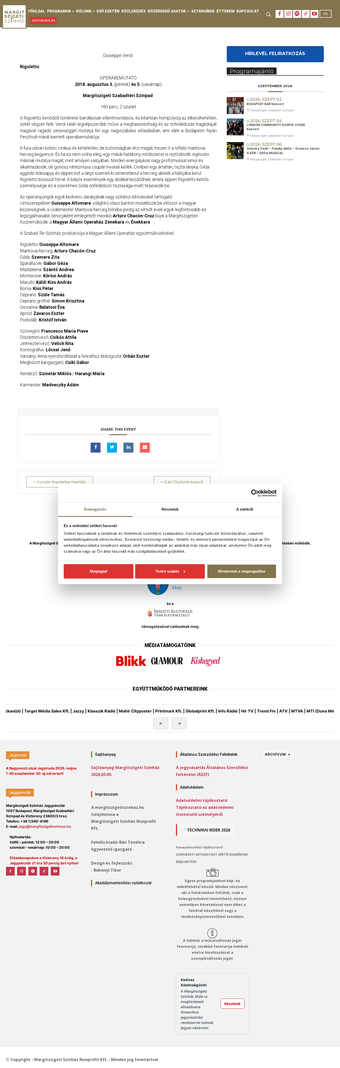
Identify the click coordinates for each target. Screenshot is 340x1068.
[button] (268, 14)
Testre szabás (167, 571)
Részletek (232, 1003)
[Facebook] (279, 14)
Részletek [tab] (170, 509)
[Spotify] (297, 14)
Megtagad (98, 571)
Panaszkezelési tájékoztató (199, 847)
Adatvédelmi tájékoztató (201, 800)
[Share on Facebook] (96, 448)
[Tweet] (112, 448)
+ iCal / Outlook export (182, 481)
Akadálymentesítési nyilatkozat (123, 883)
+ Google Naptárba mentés (60, 481)
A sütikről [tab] (244, 509)
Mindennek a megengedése (241, 571)
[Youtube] (314, 14)
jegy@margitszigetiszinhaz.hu (45, 826)
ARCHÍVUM (278, 754)
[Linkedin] (128, 448)
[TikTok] (306, 14)
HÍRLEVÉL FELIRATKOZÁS (275, 53)
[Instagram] (288, 14)
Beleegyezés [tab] (95, 509)
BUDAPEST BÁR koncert (265, 104)
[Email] (145, 448)
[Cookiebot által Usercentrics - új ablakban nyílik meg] (255, 493)
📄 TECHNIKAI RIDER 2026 (205, 830)
